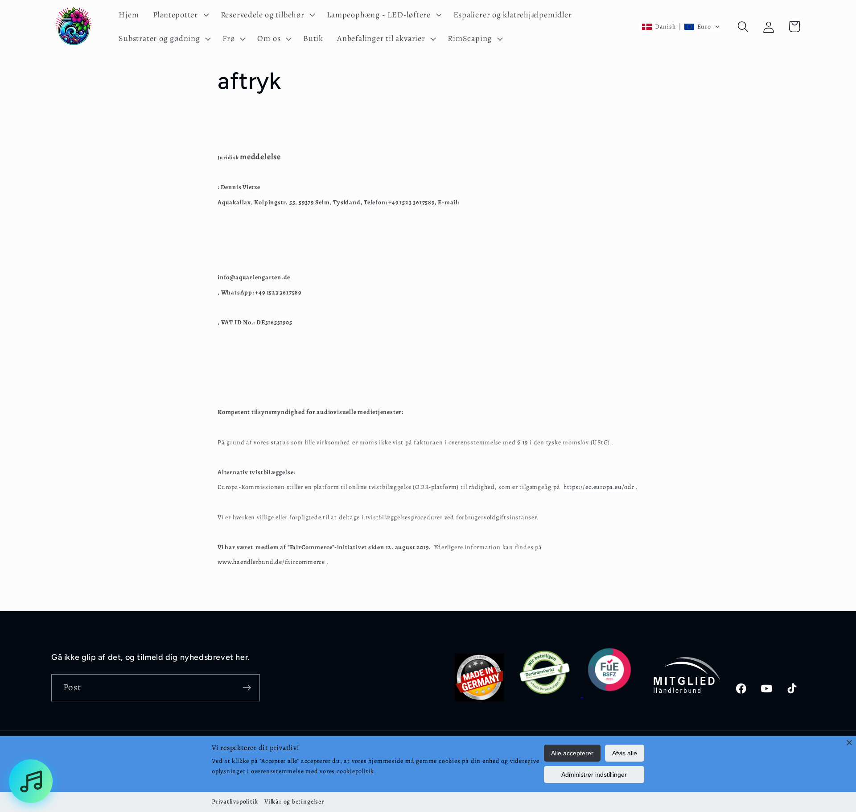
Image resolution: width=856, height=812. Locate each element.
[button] (180, 15)
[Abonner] (246, 687)
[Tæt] (849, 742)
